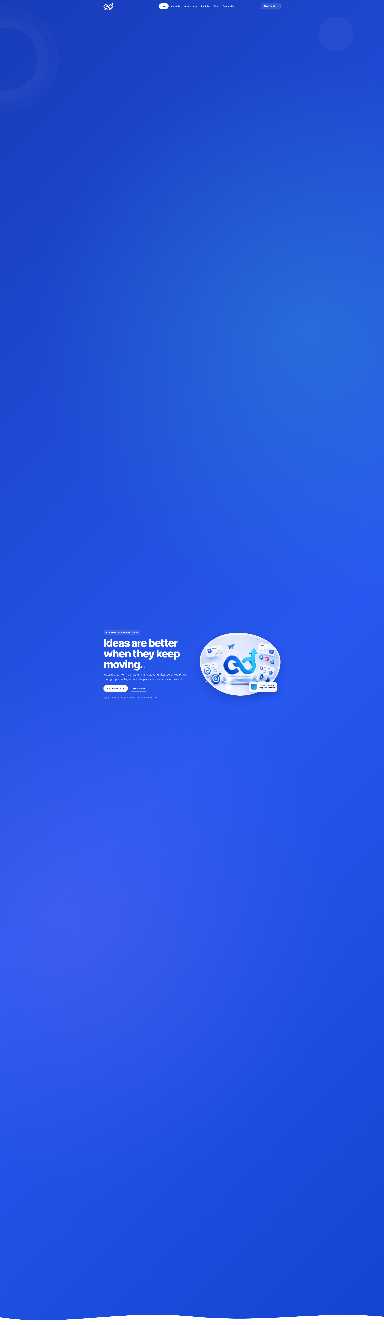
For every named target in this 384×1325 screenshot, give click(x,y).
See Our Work (139, 688)
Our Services (190, 6)
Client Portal (271, 6)
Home (164, 6)
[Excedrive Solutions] (118, 6)
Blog (216, 6)
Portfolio (205, 6)
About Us (175, 6)
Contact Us (228, 6)
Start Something (115, 688)
